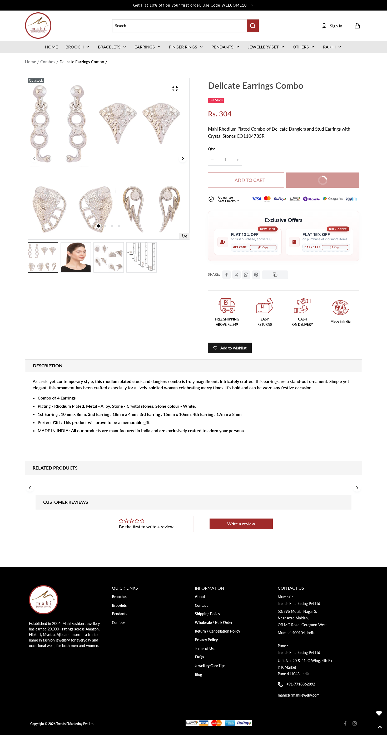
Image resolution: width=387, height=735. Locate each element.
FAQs (199, 657)
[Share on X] (236, 274)
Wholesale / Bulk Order (213, 622)
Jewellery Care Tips (210, 665)
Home (30, 61)
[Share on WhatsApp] (246, 274)
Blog (198, 674)
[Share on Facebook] (226, 274)
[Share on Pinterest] (256, 274)
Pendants (222, 46)
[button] (78, 47)
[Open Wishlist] (379, 713)
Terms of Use (205, 648)
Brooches (119, 596)
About (200, 596)
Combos (47, 61)
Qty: (211, 149)
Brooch (75, 46)
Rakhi (329, 46)
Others (301, 46)
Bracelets (109, 46)
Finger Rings (183, 46)
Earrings (145, 46)
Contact (201, 605)
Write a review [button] (241, 523)
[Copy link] (275, 274)
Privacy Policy (206, 640)
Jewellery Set (263, 46)
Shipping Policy (207, 613)
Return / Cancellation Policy (217, 631)
